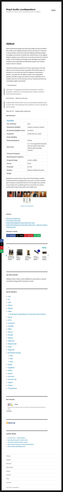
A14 (9, 296)
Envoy (10, 332)
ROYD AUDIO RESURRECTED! (16, 446)
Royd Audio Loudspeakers (20, 9)
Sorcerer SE (12, 379)
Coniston (11, 323)
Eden (10, 329)
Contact (8, 482)
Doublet (11, 326)
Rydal (10, 364)
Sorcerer (11, 376)
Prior (10, 347)
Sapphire (11, 367)
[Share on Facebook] (1, 241)
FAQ (7, 478)
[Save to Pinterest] (1, 247)
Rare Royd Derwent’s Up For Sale (18, 440)
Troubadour (12, 388)
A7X (9, 302)
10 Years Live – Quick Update (16, 438)
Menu (53, 10)
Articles (8, 475)
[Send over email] (1, 251)
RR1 (11, 356)
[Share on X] (1, 244)
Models (8, 460)
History (8, 456)
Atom (10, 317)
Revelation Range (14, 353)
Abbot (10, 305)
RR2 (11, 359)
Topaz (10, 385)
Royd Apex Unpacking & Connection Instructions (28, 314)
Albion (10, 308)
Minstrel (11, 341)
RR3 (11, 362)
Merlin (10, 338)
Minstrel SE (12, 344)
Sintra (10, 373)
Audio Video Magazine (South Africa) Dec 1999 (20, 223)
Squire (10, 382)
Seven (10, 370)
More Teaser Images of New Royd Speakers (21, 444)
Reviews (8, 463)
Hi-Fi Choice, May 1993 (13, 220)
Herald (10, 335)
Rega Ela (11, 350)
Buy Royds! (9, 467)
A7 (9, 299)
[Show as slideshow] (26, 206)
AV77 (10, 320)
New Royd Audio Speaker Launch (18, 442)
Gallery (8, 471)
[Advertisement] (32, 30)
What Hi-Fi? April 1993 (13, 218)
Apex (10, 311)
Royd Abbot (10, 120)
